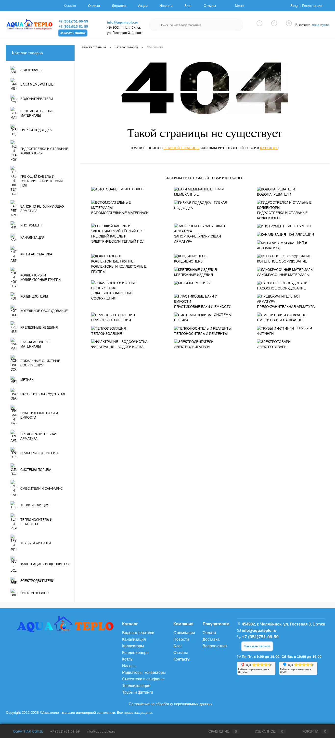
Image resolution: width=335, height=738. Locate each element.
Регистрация (312, 6)
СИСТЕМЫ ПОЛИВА (203, 317)
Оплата (94, 6)
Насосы (129, 666)
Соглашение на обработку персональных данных (170, 704)
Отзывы (210, 6)
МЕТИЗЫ (203, 283)
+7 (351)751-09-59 (73, 21)
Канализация (134, 639)
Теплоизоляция (136, 686)
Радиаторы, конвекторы (144, 672)
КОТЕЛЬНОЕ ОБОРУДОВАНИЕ (282, 261)
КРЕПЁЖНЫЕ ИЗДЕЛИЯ (193, 275)
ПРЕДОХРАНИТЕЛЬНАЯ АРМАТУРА (286, 307)
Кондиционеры (135, 652)
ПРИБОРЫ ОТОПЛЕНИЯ (111, 320)
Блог (188, 6)
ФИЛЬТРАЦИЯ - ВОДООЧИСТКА (117, 347)
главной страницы (181, 148)
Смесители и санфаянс (143, 679)
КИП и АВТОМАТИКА (282, 245)
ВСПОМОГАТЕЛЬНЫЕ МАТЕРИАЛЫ (120, 213)
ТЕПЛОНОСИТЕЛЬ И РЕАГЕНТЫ (201, 334)
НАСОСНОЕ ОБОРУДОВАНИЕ (281, 288)
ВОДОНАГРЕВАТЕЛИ (274, 194)
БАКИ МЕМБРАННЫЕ (199, 191)
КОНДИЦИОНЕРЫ (188, 261)
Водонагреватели (138, 633)
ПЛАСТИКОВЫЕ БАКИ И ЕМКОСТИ (202, 307)
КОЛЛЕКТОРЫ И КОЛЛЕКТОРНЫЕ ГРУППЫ (118, 269)
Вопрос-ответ (215, 646)
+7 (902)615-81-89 (73, 26)
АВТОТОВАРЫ (132, 189)
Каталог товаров (27, 52)
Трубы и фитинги (137, 692)
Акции (143, 6)
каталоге (269, 148)
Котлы (127, 659)
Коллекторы (133, 646)
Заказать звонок (73, 33)
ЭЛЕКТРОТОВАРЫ (272, 347)
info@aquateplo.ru (122, 22)
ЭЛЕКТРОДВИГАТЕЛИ (192, 347)
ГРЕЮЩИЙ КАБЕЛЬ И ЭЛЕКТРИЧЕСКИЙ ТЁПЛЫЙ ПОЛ (117, 238)
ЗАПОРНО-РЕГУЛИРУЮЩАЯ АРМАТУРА (197, 238)
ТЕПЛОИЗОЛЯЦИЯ (106, 334)
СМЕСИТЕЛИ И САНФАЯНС (279, 320)
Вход (294, 6)
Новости (166, 6)
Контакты (181, 659)
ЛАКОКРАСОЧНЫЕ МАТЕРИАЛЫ (283, 275)
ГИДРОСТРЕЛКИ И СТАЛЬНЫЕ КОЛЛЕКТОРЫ (282, 215)
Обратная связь (27, 731)
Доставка (119, 6)
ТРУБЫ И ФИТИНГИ (284, 331)
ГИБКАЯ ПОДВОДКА (200, 205)
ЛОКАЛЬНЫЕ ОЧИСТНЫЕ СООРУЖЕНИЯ (112, 295)
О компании (184, 633)
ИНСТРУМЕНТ (299, 226)
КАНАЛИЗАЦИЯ (301, 234)
